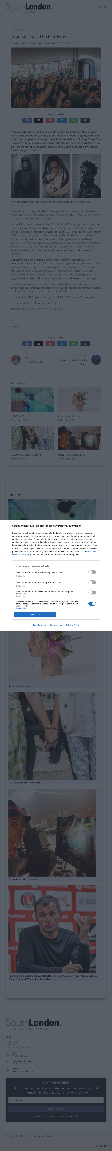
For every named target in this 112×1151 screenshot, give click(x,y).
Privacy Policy (72, 625)
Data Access (56, 625)
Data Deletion (39, 625)
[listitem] (56, 565)
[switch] (92, 572)
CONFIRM (35, 615)
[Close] (106, 526)
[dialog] (56, 575)
